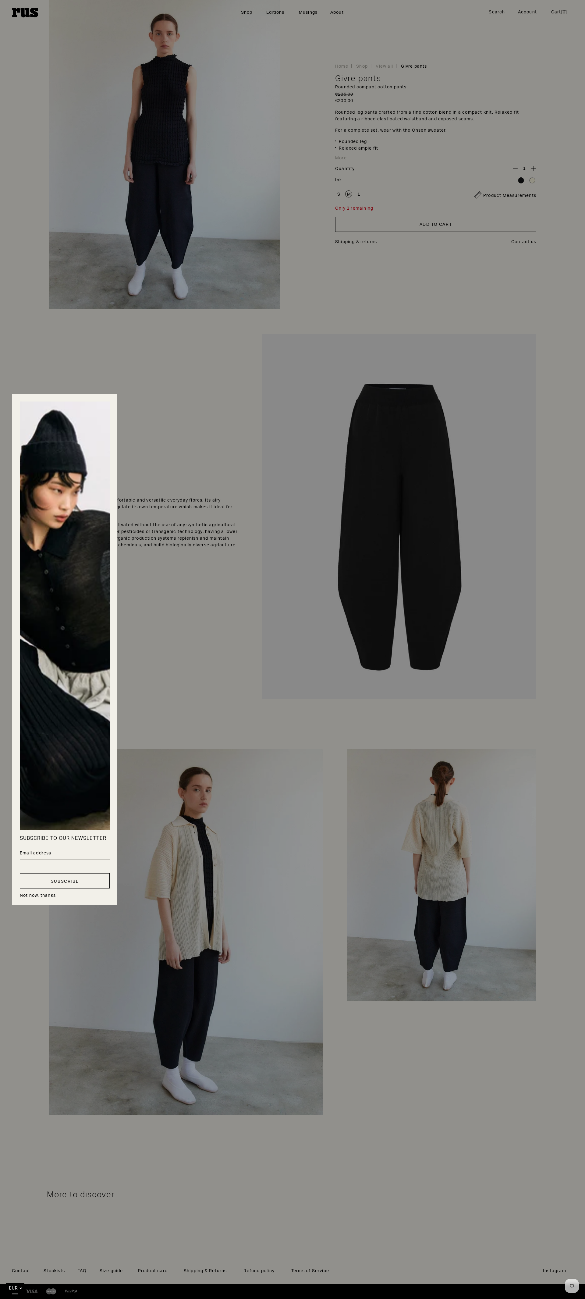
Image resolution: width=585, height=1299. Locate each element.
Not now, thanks (38, 895)
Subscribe (65, 880)
